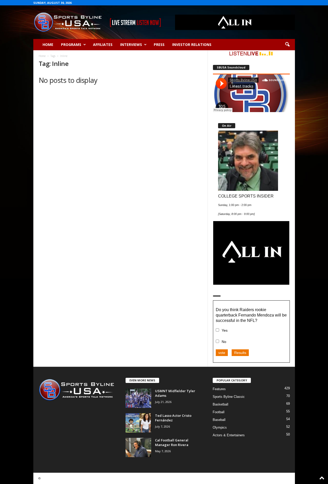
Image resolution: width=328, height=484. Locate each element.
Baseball (219, 420)
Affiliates (102, 44)
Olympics (220, 427)
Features (219, 389)
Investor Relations (191, 44)
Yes (225, 330)
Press (159, 44)
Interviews (131, 44)
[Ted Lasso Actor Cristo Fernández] (138, 422)
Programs (71, 44)
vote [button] (221, 353)
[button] (287, 44)
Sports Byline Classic (229, 397)
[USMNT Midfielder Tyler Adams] (138, 398)
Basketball (220, 404)
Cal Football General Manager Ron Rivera (171, 442)
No (224, 342)
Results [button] (240, 353)
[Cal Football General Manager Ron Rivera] (138, 447)
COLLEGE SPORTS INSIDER (246, 196)
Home (48, 44)
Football (218, 412)
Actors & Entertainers (229, 435)
